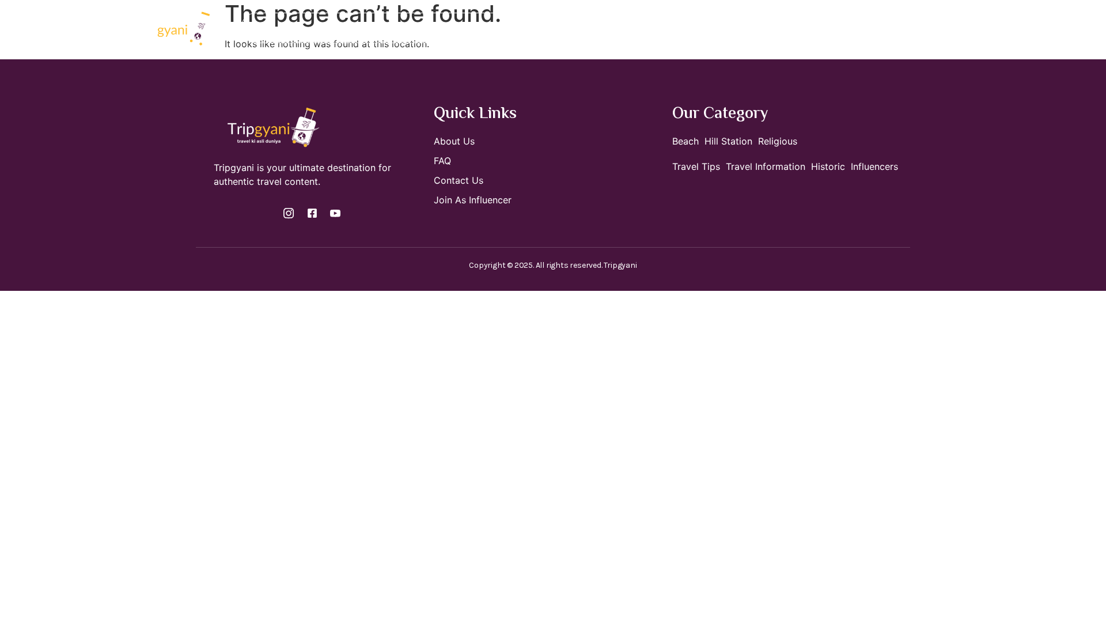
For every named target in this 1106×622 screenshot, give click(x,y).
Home (365, 28)
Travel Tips (675, 28)
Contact (735, 28)
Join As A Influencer (528, 28)
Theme (605, 28)
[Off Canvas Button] (931, 28)
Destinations (424, 28)
